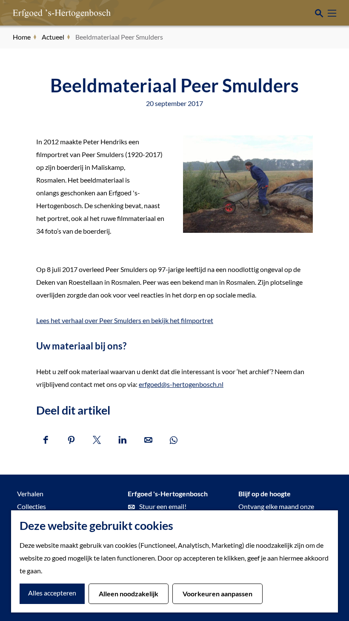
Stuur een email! (162, 506)
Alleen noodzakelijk (128, 594)
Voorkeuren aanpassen (217, 594)
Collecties (31, 506)
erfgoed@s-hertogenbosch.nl (181, 384)
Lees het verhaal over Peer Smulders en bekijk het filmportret (124, 320)
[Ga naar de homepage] (49, 13)
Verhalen (30, 493)
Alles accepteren (52, 593)
